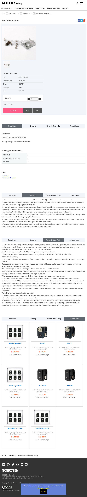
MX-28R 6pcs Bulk (15, 386)
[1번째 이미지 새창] (6, 64)
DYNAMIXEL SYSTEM (24, 8)
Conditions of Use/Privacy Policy (27, 455)
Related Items (74, 126)
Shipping (33, 126)
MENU (81, 3)
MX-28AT (70, 386)
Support (65, 8)
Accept (43, 491)
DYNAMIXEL (6, 8)
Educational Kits (53, 8)
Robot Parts (40, 8)
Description (12, 126)
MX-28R (42, 343)
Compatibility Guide (9, 178)
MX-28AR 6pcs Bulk (15, 428)
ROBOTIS (12, 3)
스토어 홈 (2, 13)
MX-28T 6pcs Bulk (15, 343)
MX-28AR (42, 386)
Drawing (5, 176)
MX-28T (69, 343)
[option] (6, 8)
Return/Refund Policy (54, 126)
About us (3, 455)
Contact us (11, 455)
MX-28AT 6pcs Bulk (42, 428)
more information (43, 488)
